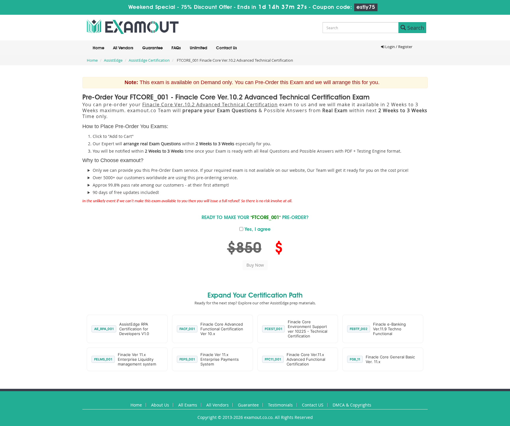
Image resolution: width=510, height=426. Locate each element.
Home (98, 48)
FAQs (176, 48)
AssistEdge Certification (149, 60)
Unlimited (198, 48)
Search (415, 27)
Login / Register (398, 46)
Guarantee (152, 48)
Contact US (312, 405)
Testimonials (280, 405)
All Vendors (123, 48)
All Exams (187, 405)
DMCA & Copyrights (352, 405)
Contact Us (226, 48)
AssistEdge (113, 60)
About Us (160, 405)
